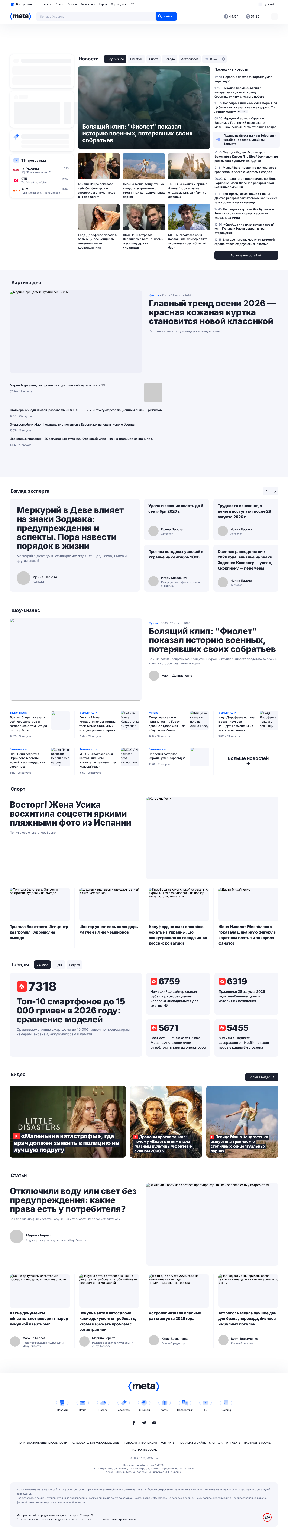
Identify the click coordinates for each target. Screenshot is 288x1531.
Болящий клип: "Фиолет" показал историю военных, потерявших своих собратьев (212, 640)
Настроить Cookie (257, 1442)
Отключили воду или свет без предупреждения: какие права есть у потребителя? (73, 1200)
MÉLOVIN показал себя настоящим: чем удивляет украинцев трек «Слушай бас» (187, 241)
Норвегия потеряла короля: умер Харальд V (167, 756)
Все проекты (24, 4)
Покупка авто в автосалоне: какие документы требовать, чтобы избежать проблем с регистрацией (107, 1321)
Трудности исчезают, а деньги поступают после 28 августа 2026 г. (244, 511)
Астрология (189, 59)
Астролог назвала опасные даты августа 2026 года (175, 1316)
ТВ (132, 4)
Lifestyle (136, 59)
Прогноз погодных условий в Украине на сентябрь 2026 (175, 554)
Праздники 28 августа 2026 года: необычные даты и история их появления (242, 996)
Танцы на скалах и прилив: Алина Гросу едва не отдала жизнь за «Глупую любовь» (188, 190)
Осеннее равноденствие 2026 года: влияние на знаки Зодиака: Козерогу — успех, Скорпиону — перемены (245, 559)
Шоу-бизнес (115, 59)
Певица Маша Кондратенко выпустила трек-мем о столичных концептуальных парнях (144, 190)
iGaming (226, 1410)
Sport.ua (216, 1442)
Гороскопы (88, 4)
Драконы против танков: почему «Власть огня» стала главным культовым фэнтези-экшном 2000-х (166, 1122)
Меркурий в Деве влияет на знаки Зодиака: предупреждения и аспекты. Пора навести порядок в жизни (70, 528)
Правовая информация (140, 1442)
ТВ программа (33, 160)
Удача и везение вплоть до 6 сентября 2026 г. (175, 509)
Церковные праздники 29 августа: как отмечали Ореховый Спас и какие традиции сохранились (82, 438)
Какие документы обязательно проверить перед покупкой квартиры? (39, 1318)
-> (248, 760)
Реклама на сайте (192, 1442)
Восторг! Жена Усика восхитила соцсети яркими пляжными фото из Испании (70, 813)
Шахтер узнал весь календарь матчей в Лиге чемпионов (108, 929)
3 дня (59, 965)
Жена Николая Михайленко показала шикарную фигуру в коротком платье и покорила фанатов (247, 934)
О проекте (233, 1442)
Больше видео (259, 1077)
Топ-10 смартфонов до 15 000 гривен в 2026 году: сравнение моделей (71, 1010)
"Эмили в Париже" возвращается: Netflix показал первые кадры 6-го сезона (244, 1042)
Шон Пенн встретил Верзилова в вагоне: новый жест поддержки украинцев (143, 241)
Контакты (168, 1442)
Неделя (74, 965)
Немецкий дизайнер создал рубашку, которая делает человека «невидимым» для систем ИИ (174, 998)
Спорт (153, 59)
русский (269, 4)
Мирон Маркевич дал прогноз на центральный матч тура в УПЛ (57, 385)
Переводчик (119, 4)
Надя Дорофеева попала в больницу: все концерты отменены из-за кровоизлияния (97, 241)
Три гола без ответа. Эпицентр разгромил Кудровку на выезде (39, 932)
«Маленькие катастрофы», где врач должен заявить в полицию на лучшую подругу (68, 1122)
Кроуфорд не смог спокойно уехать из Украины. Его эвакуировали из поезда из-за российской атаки (178, 934)
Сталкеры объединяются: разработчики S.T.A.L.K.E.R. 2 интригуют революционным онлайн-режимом (86, 410)
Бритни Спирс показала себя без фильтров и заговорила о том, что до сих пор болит (97, 190)
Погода (72, 4)
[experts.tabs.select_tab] (267, 491)
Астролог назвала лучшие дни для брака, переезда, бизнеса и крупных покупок (247, 1318)
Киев (213, 59)
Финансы (144, 1410)
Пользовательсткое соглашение (95, 1442)
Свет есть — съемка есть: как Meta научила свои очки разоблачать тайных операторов (178, 1042)
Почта (59, 4)
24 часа (42, 965)
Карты (103, 4)
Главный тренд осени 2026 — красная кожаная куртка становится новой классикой (212, 312)
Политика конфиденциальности (42, 1442)
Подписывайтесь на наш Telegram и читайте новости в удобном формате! (250, 140)
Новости (46, 4)
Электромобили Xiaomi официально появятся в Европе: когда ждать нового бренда (72, 424)
